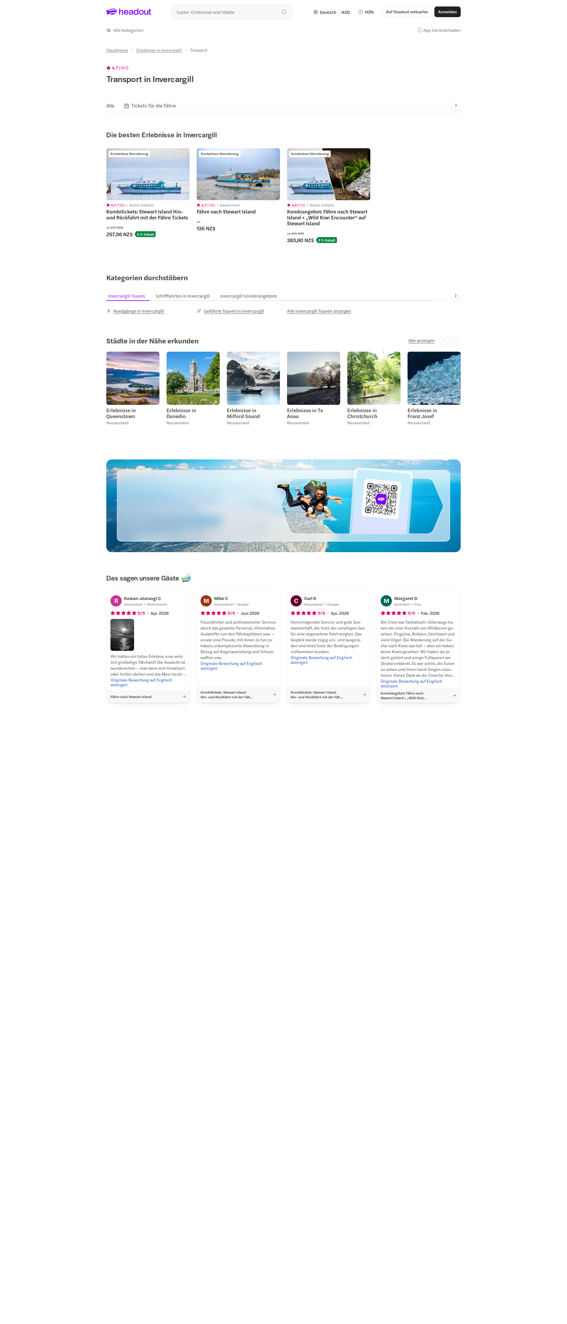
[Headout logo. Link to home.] (128, 11)
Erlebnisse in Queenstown (121, 413)
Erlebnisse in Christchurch (362, 413)
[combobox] (232, 12)
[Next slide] (456, 105)
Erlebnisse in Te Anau (305, 413)
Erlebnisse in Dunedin (181, 413)
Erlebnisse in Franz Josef (422, 413)
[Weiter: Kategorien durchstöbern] (455, 295)
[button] (125, 30)
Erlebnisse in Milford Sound (243, 413)
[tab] (110, 105)
